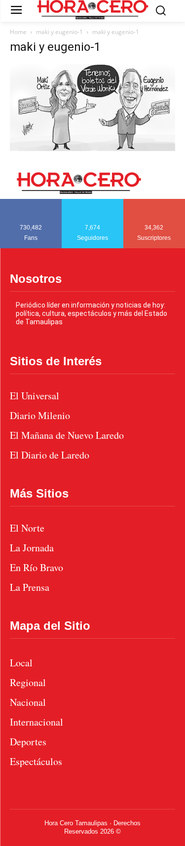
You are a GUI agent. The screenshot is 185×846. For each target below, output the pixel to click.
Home (18, 32)
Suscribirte (154, 202)
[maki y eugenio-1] (92, 148)
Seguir (92, 202)
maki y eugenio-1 (59, 32)
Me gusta (31, 202)
